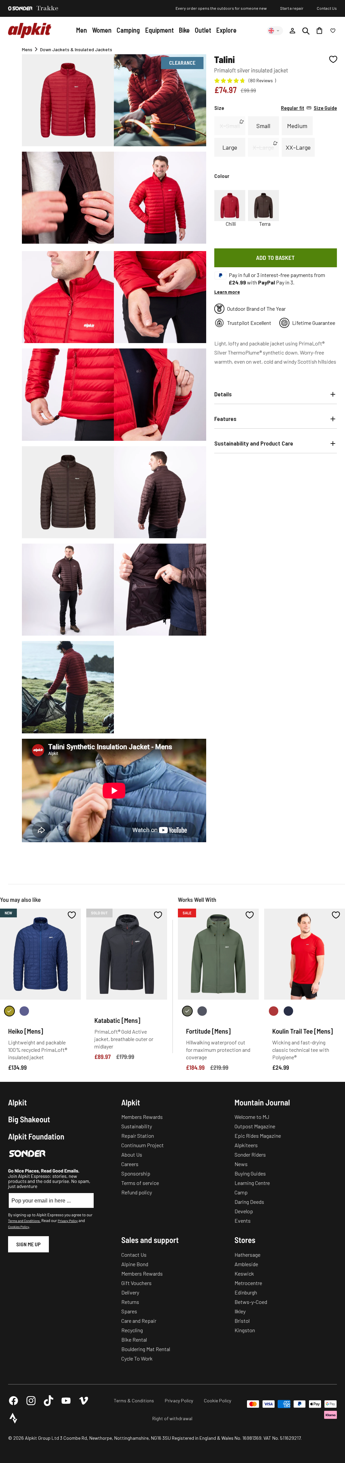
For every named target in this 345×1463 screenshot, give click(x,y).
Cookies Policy (18, 1227)
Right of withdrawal (172, 1418)
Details (223, 394)
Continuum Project (142, 1145)
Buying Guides (250, 1173)
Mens (27, 49)
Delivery (130, 1292)
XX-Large (298, 147)
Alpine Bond (134, 1264)
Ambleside (246, 1264)
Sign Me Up (28, 1244)
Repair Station (137, 1135)
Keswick (244, 1273)
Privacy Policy (67, 1221)
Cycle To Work (137, 1358)
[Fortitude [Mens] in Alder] (187, 1011)
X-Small (230, 125)
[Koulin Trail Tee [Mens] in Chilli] (273, 1011)
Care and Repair (138, 1320)
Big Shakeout (29, 1119)
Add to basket (275, 257)
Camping (128, 30)
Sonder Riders (250, 1154)
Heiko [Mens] (25, 1031)
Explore (226, 30)
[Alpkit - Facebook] (13, 1400)
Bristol (242, 1320)
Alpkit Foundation (36, 1136)
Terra (265, 224)
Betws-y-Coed (250, 1302)
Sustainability (136, 1126)
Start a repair (292, 8)
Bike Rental (134, 1339)
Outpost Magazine (254, 1126)
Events (242, 1220)
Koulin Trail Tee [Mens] (302, 1031)
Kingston (244, 1330)
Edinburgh (245, 1292)
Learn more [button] (227, 292)
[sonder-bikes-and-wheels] (20, 8)
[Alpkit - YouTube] (66, 1400)
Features (225, 418)
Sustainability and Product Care (253, 443)
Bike (184, 30)
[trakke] (47, 8)
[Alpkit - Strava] (13, 1418)
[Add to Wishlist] (333, 59)
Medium (297, 125)
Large (229, 147)
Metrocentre (248, 1283)
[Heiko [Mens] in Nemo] (24, 1011)
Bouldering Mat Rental (145, 1349)
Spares (129, 1311)
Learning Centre (252, 1183)
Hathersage (247, 1254)
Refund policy (136, 1192)
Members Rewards (142, 1117)
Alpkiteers (246, 1145)
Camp (241, 1192)
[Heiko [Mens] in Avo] (9, 1011)
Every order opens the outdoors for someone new (221, 8)
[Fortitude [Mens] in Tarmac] (202, 1011)
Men (81, 30)
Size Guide (309, 108)
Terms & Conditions (134, 1400)
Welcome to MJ (251, 1117)
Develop (243, 1211)
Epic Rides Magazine (257, 1135)
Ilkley (240, 1311)
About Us (131, 1154)
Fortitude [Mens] (208, 1031)
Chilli (231, 224)
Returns (130, 1302)
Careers (129, 1164)
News (241, 1164)
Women (102, 30)
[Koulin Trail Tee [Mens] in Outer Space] (288, 1011)
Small (263, 125)
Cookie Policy (217, 1400)
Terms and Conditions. (24, 1221)
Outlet (203, 30)
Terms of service (140, 1183)
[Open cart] (319, 31)
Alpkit (17, 1102)
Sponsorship (135, 1173)
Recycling (132, 1330)
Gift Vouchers (136, 1283)
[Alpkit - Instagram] (31, 1400)
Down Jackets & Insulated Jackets (76, 49)
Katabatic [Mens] (117, 1020)
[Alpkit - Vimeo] (83, 1400)
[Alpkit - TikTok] (48, 1400)
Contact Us (327, 8)
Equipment (159, 30)
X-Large (263, 147)
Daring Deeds (249, 1201)
